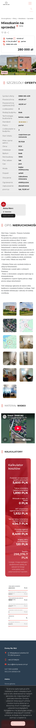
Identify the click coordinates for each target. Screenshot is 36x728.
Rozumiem (18, 723)
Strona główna (10, 684)
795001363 (8, 212)
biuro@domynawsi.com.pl (18, 664)
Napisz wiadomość (8, 215)
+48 (9, 660)
